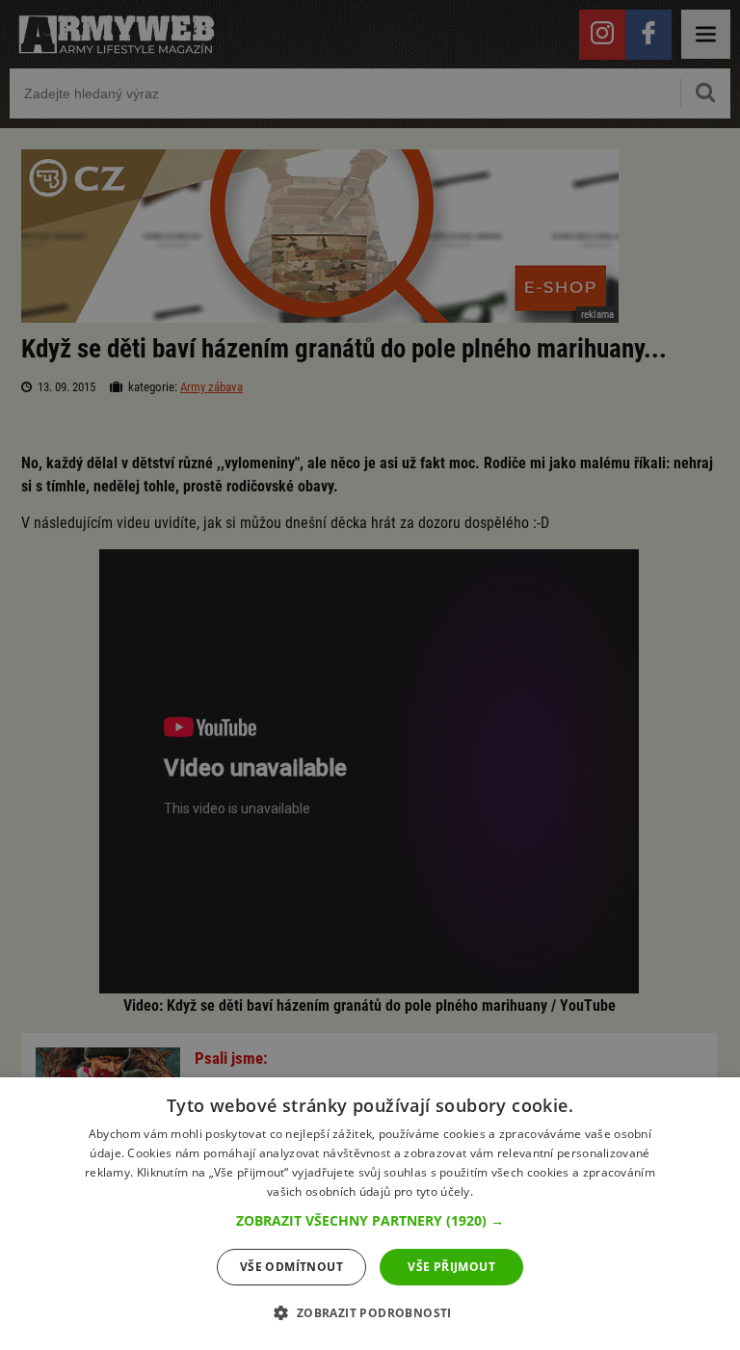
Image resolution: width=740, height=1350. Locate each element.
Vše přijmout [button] (451, 1266)
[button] (370, 1220)
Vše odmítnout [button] (291, 1266)
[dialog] (370, 1213)
